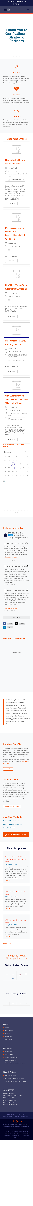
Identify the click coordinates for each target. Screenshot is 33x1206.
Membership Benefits (11, 1057)
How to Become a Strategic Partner (15, 1081)
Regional (7, 1033)
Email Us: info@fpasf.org (10, 1104)
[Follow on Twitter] (16, 623)
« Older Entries (7, 943)
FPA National (8, 1036)
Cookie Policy (7, 1116)
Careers (16, 1116)
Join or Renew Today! (16, 834)
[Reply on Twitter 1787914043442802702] (4, 611)
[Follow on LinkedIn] (4, 627)
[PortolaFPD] (16, 482)
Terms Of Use (10, 1114)
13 (12, 468)
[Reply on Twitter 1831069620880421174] (4, 560)
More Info (11, 203)
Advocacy (16, 116)
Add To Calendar (16, 179)
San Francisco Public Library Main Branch (17, 356)
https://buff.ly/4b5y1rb (10, 608)
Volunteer (24, 1116)
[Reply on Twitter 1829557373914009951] (4, 585)
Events (7, 1028)
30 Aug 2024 (25, 566)
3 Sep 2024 (25, 544)
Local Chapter (9, 1030)
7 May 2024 (25, 590)
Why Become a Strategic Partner (14, 1078)
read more (8, 880)
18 (17, 512)
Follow (10, 623)
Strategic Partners (10, 1075)
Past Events (8, 1039)
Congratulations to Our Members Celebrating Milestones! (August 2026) (16, 859)
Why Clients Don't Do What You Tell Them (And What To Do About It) (16, 399)
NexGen (16, 73)
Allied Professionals (10, 1060)
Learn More (8, 769)
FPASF (16, 864)
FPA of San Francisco (14, 544)
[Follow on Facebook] (4, 623)
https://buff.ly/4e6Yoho (11, 558)
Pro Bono (16, 95)
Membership (8, 1051)
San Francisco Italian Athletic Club (17, 175)
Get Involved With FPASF (12, 806)
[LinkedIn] (18, 5)
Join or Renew (9, 1054)
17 (15, 512)
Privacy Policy (21, 1114)
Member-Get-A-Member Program (15, 1063)
